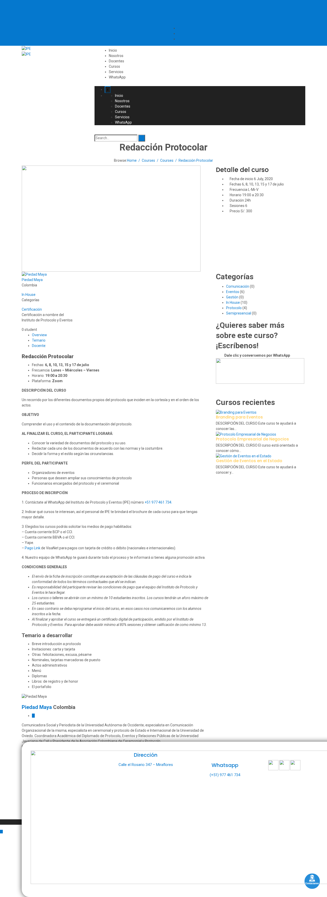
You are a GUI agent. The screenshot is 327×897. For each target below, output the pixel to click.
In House (29, 295)
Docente (38, 346)
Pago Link (32, 548)
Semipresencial (238, 313)
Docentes (116, 61)
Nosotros (116, 56)
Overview (39, 335)
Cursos (114, 66)
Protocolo (234, 308)
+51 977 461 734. (158, 502)
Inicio (113, 50)
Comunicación (237, 286)
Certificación (32, 309)
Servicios (116, 72)
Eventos (232, 292)
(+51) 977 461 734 (225, 775)
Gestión (232, 297)
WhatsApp (117, 77)
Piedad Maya (32, 280)
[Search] (141, 138)
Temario (38, 340)
